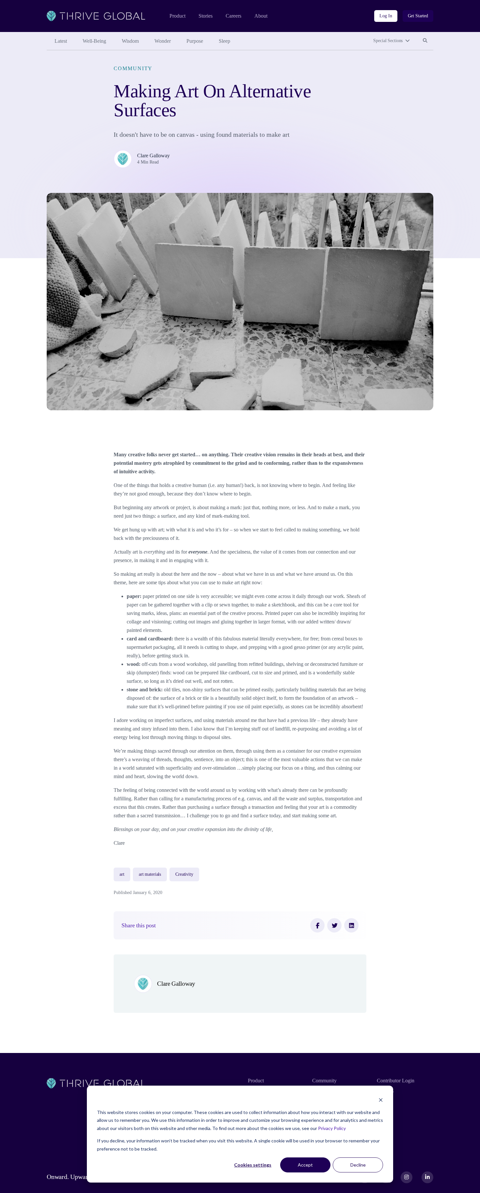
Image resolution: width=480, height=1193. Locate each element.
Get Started (418, 15)
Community (133, 68)
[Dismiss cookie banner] (380, 1100)
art (122, 874)
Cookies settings (252, 1165)
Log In (385, 15)
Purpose (194, 41)
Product (177, 16)
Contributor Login (395, 1080)
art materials (150, 874)
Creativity (184, 874)
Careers (233, 16)
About (260, 16)
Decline (358, 1165)
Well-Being (94, 41)
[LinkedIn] (351, 925)
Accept (305, 1165)
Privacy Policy (332, 1128)
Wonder (162, 41)
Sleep (224, 41)
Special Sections (388, 40)
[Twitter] (334, 925)
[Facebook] (317, 925)
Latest (61, 41)
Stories (206, 16)
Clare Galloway (153, 155)
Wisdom (130, 41)
